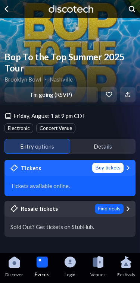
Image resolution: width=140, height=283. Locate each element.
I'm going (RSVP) (51, 94)
